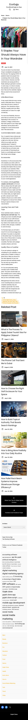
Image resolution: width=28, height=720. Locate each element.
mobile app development (13, 603)
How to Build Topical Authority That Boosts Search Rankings (11, 422)
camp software (6, 566)
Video (4, 695)
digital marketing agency (12, 573)
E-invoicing (17, 576)
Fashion (4, 655)
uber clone (4, 625)
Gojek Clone (5, 667)
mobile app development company (10, 605)
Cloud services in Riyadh (16, 566)
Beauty (4, 639)
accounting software (9, 555)
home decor (5, 675)
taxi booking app (20, 623)
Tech (3, 687)
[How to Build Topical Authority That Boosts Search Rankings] (14, 409)
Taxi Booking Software (8, 539)
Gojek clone (7, 591)
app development (6, 557)
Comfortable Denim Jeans (9, 299)
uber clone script (18, 625)
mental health (13, 600)
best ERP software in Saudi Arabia (9, 564)
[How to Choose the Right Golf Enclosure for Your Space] (14, 378)
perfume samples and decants (10, 303)
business (19, 564)
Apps (3, 635)
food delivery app (13, 589)
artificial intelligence (9, 560)
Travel (4, 691)
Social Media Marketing (8, 683)
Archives (4, 523)
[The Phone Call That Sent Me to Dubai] (14, 350)
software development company (8, 623)
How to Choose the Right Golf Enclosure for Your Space (12, 391)
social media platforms (7, 621)
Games (4, 663)
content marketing (6, 568)
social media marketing (8, 617)
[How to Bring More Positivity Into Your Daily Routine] (14, 440)
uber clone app (10, 625)
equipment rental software (7, 581)
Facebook (19, 545)
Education (5, 651)
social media (7, 612)
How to (3, 63)
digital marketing (9, 570)
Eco (3, 647)
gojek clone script (9, 597)
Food (3, 659)
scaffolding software (6, 609)
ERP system (18, 584)
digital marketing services (7, 576)
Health (4, 671)
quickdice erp (15, 607)
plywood (21, 605)
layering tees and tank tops (10, 301)
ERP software (8, 584)
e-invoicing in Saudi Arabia (11, 579)
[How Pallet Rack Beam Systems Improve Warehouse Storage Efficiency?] (14, 468)
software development (17, 621)
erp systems (5, 589)
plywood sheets (6, 607)
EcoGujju (14, 4)
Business (5, 643)
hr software (20, 597)
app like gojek (16, 557)
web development (7, 628)
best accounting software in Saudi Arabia (11, 562)
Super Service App (7, 537)
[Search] (10, 9)
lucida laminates (5, 600)
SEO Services (15, 609)
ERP (15, 581)
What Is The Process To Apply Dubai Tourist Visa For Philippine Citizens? (14, 332)
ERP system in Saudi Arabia (11, 587)
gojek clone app (9, 595)
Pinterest (14, 545)
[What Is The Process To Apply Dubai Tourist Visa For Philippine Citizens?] (14, 319)
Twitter (4, 547)
